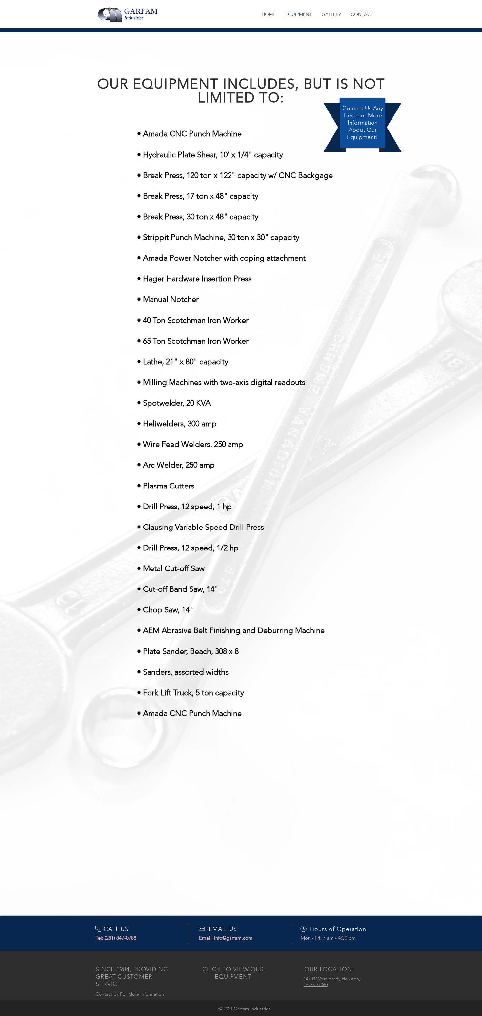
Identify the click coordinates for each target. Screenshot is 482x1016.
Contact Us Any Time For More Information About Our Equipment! (362, 123)
